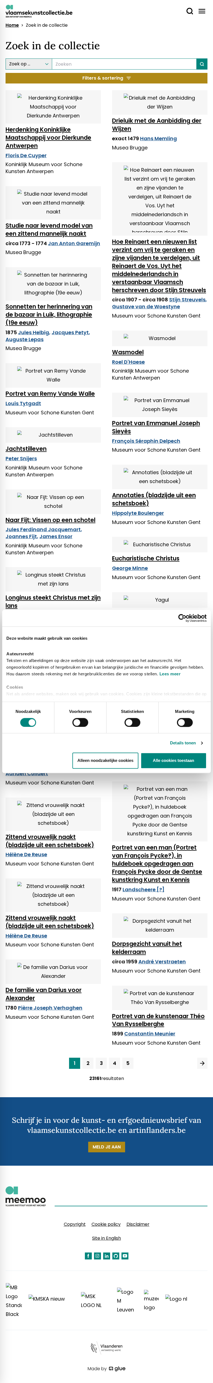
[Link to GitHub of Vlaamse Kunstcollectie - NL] (115, 1255)
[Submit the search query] (202, 64)
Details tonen (183, 742)
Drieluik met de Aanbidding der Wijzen (156, 125)
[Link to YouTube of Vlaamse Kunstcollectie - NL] (124, 1255)
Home (12, 25)
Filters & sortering (102, 78)
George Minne (130, 568)
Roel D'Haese (128, 361)
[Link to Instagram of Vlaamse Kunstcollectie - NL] (97, 1255)
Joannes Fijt (21, 536)
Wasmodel (128, 352)
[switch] (80, 722)
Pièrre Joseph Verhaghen (50, 1007)
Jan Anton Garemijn (74, 243)
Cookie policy (106, 1224)
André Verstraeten (162, 961)
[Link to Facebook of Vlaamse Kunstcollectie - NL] (88, 1255)
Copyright (75, 1224)
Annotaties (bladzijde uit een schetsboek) (154, 499)
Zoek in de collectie (47, 25)
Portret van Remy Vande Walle (50, 394)
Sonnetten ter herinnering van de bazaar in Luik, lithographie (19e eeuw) (49, 314)
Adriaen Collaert (27, 773)
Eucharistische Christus (145, 558)
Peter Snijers (21, 458)
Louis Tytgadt (23, 403)
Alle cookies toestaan (173, 760)
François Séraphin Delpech (146, 440)
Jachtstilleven (26, 449)
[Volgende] (202, 1063)
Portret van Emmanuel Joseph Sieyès (156, 427)
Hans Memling (158, 138)
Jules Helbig (33, 332)
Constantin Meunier (149, 1033)
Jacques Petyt (70, 332)
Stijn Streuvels (187, 299)
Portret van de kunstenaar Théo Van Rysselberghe (158, 1020)
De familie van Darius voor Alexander (44, 994)
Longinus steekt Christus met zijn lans (53, 602)
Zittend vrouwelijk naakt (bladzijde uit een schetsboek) (50, 841)
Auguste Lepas (25, 339)
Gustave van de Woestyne (146, 306)
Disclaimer (137, 1224)
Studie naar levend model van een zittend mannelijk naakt (49, 230)
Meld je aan (107, 1147)
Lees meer (170, 673)
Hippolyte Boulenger (138, 513)
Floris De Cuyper (26, 155)
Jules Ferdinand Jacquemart (43, 529)
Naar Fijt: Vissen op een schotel (50, 520)
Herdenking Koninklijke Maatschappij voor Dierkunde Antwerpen (48, 137)
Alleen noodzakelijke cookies (105, 760)
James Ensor (55, 536)
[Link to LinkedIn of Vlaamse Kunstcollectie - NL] (106, 1255)
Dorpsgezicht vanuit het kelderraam (147, 948)
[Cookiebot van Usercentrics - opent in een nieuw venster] (182, 618)
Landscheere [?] (143, 889)
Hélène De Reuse (26, 854)
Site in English (106, 1238)
